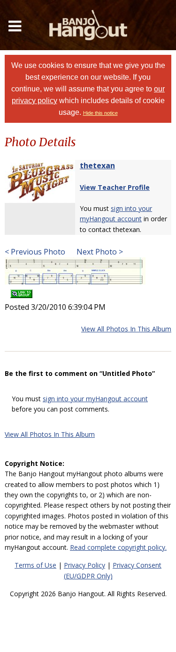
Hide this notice (100, 113)
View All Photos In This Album (126, 328)
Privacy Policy (84, 565)
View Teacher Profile (115, 187)
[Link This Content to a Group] (21, 291)
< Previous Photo (35, 252)
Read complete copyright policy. (118, 547)
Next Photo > (99, 252)
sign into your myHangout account (95, 398)
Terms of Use (35, 565)
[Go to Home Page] (88, 25)
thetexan (97, 165)
